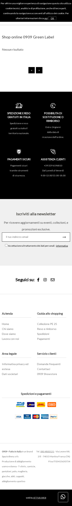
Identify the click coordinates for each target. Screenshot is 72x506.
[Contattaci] (53, 280)
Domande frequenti (48, 364)
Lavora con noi (10, 338)
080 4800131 (47, 451)
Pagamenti (43, 338)
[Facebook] (38, 280)
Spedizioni (43, 333)
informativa (62, 245)
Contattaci (43, 369)
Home (5, 323)
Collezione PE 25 (47, 323)
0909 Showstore (47, 374)
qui (46, 18)
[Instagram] (45, 280)
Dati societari (10, 374)
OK (52, 18)
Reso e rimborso (46, 328)
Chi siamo (7, 328)
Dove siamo (9, 333)
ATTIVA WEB (39, 497)
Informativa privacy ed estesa (15, 366)
